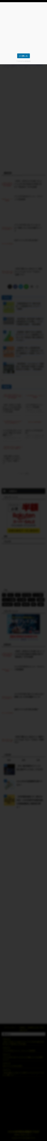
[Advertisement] (23, 27)
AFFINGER (27, 61)
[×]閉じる (23, 56)
